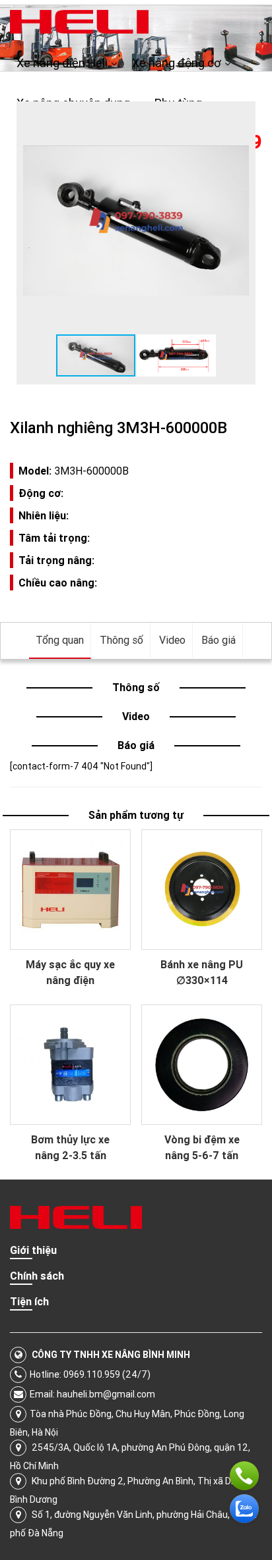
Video (172, 639)
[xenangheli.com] (79, 21)
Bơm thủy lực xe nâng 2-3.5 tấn (70, 1147)
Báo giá (218, 639)
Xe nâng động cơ (176, 62)
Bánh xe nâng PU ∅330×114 (201, 972)
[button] (237, 119)
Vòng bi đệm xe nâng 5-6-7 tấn (202, 1147)
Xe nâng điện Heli (62, 62)
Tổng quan (60, 639)
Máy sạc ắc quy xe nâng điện (70, 972)
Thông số (121, 639)
